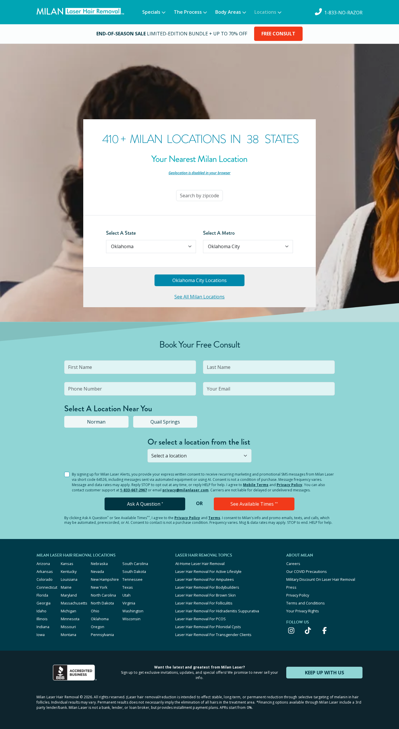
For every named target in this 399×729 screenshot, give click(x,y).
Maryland (69, 595)
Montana (68, 634)
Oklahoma (100, 618)
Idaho (41, 611)
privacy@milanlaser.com (185, 490)
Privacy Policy (289, 484)
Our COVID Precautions (306, 571)
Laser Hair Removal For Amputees (204, 579)
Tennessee (132, 579)
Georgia (44, 603)
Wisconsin (131, 618)
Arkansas (45, 571)
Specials (151, 12)
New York (99, 587)
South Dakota (134, 571)
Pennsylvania (102, 634)
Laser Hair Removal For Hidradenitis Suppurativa (217, 611)
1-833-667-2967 (133, 490)
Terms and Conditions (305, 603)
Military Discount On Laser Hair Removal (320, 579)
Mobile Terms (255, 484)
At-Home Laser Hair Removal (200, 563)
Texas (127, 587)
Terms (214, 517)
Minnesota (70, 618)
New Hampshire (105, 579)
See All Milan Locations (199, 296)
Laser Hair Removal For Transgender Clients (213, 634)
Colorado (45, 579)
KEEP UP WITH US (324, 672)
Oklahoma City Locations (199, 280)
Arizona (43, 563)
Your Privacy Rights (302, 611)
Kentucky (69, 571)
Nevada (97, 571)
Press (291, 587)
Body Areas (228, 12)
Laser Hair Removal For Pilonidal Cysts (208, 626)
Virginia (128, 603)
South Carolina (135, 563)
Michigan (68, 611)
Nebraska (99, 563)
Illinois (42, 618)
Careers (293, 563)
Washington (132, 611)
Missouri (68, 626)
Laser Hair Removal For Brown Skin (205, 595)
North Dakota (102, 603)
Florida (42, 595)
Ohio (95, 611)
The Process (188, 12)
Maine (66, 587)
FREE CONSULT (278, 33)
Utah (126, 595)
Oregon (97, 626)
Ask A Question (145, 504)
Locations (265, 12)
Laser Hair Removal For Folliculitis (204, 603)
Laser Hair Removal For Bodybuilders (207, 587)
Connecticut (47, 587)
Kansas (67, 563)
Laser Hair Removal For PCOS (200, 618)
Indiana (43, 626)
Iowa (41, 634)
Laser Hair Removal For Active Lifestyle (208, 571)
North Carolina (103, 595)
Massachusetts (74, 603)
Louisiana (69, 579)
